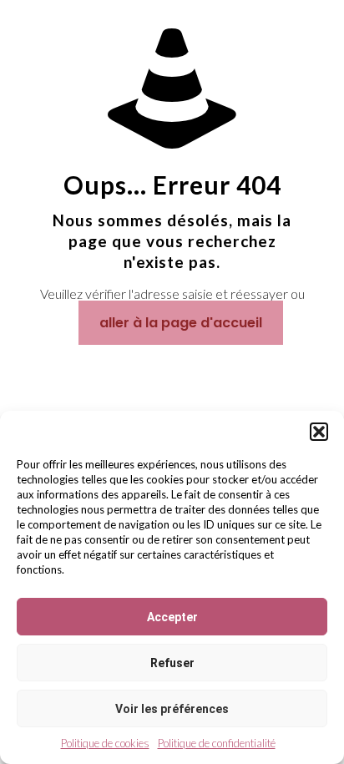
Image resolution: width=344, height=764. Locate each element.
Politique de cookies (105, 743)
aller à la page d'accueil (180, 322)
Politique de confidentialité (217, 743)
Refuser (172, 663)
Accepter (172, 617)
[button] (319, 431)
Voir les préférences (172, 709)
